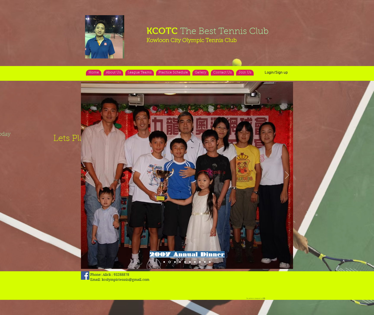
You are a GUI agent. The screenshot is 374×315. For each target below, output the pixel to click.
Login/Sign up (276, 72)
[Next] (287, 175)
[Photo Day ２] (205, 262)
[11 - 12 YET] (190, 262)
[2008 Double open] (175, 262)
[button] (104, 36)
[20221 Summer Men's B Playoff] (164, 262)
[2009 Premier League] (195, 262)
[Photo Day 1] (200, 262)
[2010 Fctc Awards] (180, 262)
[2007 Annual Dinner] (169, 262)
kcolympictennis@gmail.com (125, 280)
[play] (112, 18)
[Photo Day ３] (210, 262)
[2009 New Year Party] (185, 262)
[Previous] (87, 175)
